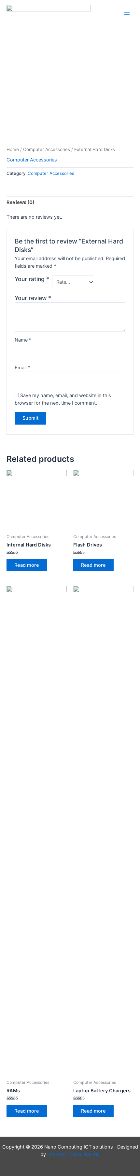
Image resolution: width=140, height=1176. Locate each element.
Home (13, 149)
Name (23, 340)
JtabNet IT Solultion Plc (74, 1154)
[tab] (70, 202)
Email (22, 368)
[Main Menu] (126, 14)
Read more (26, 565)
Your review (33, 297)
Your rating (32, 279)
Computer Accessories (46, 149)
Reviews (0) (21, 202)
